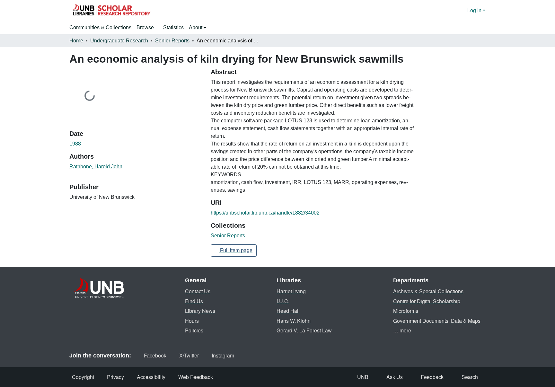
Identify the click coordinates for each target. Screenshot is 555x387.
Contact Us (197, 291)
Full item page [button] (235, 250)
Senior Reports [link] (172, 40)
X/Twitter (189, 355)
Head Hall (288, 310)
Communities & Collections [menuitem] (100, 27)
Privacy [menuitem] (115, 377)
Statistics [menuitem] (173, 27)
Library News (200, 310)
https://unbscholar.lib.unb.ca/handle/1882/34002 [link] (265, 212)
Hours (192, 320)
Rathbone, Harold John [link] (95, 166)
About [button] (196, 27)
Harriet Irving (291, 291)
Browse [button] (145, 27)
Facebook (155, 355)
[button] (111, 11)
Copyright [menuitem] (83, 377)
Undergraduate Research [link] (119, 40)
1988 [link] (75, 143)
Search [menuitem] (470, 377)
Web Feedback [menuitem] (195, 377)
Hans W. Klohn (294, 320)
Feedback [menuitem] (432, 377)
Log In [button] (475, 10)
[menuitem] (147, 27)
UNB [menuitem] (362, 377)
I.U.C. (283, 301)
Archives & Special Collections (428, 291)
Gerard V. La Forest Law (304, 330)
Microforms (405, 310)
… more (402, 330)
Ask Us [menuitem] (394, 377)
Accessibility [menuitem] (151, 377)
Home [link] (76, 40)
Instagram (223, 355)
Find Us (194, 301)
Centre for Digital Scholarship (426, 301)
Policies (194, 330)
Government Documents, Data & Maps (436, 320)
